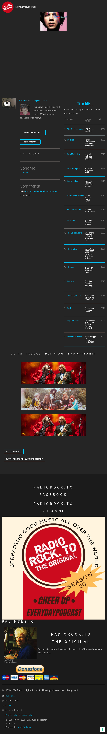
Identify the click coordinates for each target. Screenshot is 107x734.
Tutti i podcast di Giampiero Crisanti (24, 459)
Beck (69, 308)
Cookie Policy (27, 715)
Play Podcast (30, 142)
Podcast (23, 100)
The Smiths (72, 249)
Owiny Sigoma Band (75, 195)
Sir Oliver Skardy (74, 210)
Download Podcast (32, 132)
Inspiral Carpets (73, 168)
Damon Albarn (73, 181)
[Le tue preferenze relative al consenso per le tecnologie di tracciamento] (102, 729)
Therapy (70, 267)
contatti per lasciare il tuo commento (42, 191)
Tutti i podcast (14, 451)
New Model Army (74, 154)
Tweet (25, 173)
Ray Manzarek (73, 321)
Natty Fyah (71, 220)
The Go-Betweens (74, 233)
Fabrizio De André (74, 337)
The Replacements (75, 129)
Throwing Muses (74, 296)
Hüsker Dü (71, 140)
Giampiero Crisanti (39, 100)
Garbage (70, 281)
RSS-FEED (10, 696)
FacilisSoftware (24, 727)
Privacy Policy (12, 715)
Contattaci (10, 705)
